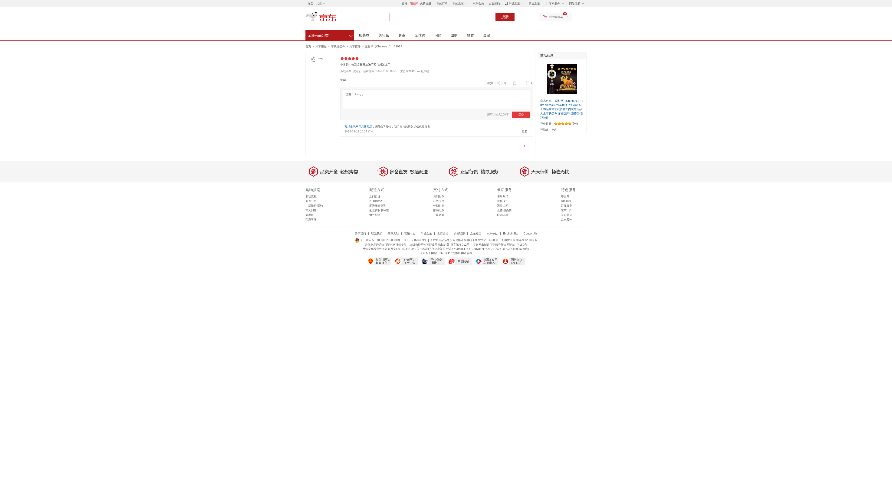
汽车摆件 (355, 46)
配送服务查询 (377, 205)
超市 (401, 35)
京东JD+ (566, 219)
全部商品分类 (330, 34)
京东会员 (478, 3)
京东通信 (566, 215)
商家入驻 (393, 233)
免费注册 (425, 3)
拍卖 (470, 35)
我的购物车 (556, 17)
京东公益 (492, 233)
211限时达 (376, 201)
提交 (521, 114)
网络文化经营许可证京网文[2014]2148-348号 (391, 249)
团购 (454, 35)
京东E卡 (566, 210)
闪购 (437, 35)
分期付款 (438, 205)
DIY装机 (566, 201)
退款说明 (502, 205)
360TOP (444, 253)
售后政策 (502, 196)
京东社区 (475, 233)
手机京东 (514, 3)
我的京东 (458, 3)
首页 (308, 46)
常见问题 (311, 210)
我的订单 (442, 3)
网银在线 (466, 253)
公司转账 (438, 215)
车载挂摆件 (338, 46)
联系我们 (376, 233)
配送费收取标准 (379, 210)
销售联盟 (459, 233)
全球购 (420, 35)
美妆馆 (384, 35)
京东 (336, 19)
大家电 (309, 215)
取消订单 (502, 215)
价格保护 (502, 201)
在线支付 (438, 201)
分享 (504, 83)
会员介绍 (311, 201)
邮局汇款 (438, 210)
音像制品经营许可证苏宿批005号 (385, 244)
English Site (510, 233)
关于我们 (360, 233)
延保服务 (566, 205)
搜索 (505, 17)
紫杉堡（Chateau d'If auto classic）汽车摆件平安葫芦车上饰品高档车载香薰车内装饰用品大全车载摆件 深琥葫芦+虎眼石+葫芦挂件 (562, 109)
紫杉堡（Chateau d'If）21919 (383, 46)
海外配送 (374, 215)
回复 (524, 131)
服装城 (364, 35)
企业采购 (494, 3)
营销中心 (409, 233)
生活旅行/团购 (314, 205)
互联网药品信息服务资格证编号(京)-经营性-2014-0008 (464, 240)
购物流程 (311, 196)
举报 (490, 83)
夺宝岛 (565, 196)
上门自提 (374, 196)
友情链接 (442, 233)
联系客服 (311, 219)
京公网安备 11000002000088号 (380, 240)
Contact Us (531, 233)
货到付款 (438, 196)
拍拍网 (455, 253)
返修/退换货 (504, 210)
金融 (486, 35)
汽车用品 (321, 46)
